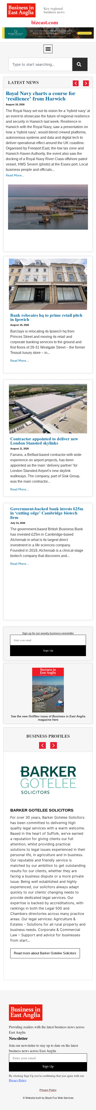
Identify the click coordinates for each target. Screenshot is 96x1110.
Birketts (20, 789)
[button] (48, 49)
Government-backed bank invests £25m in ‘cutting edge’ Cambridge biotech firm (46, 513)
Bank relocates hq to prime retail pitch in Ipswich (46, 317)
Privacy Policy (18, 1080)
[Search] (80, 64)
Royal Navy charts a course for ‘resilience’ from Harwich (40, 95)
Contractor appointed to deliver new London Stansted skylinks (44, 441)
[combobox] (40, 64)
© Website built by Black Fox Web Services (48, 1098)
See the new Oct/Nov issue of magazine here (48, 718)
